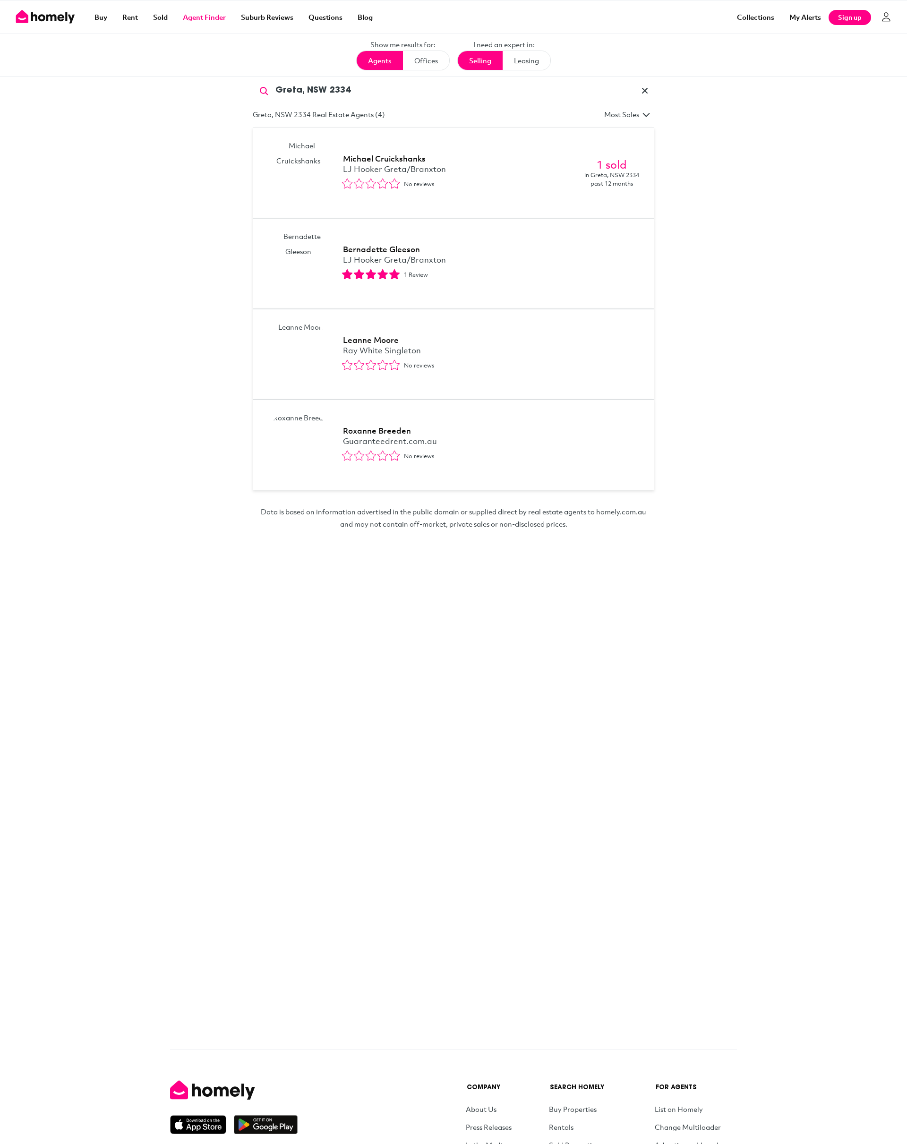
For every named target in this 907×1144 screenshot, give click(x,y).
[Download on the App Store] (202, 1124)
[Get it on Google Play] (266, 1124)
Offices (426, 60)
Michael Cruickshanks (384, 158)
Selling (480, 60)
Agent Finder (204, 17)
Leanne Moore (371, 339)
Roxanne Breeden (377, 430)
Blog (365, 17)
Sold (160, 17)
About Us (481, 1109)
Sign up (850, 17)
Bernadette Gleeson (381, 249)
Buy (100, 17)
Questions (325, 17)
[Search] (264, 90)
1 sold (612, 164)
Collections (755, 17)
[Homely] (234, 1090)
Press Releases (489, 1127)
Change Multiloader (688, 1127)
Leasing (526, 60)
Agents (380, 60)
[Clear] (644, 90)
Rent (130, 17)
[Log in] (886, 17)
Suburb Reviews (267, 17)
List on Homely (679, 1109)
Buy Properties (573, 1109)
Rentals (561, 1127)
